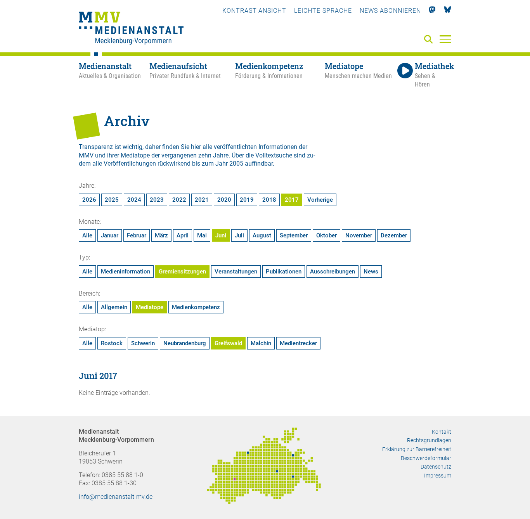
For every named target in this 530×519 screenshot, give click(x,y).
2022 (179, 199)
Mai (202, 235)
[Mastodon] (432, 10)
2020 (224, 199)
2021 (202, 199)
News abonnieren (390, 10)
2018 (269, 199)
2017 (292, 199)
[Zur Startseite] (131, 29)
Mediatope (149, 307)
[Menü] (445, 39)
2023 (157, 199)
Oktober (326, 235)
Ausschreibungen (332, 271)
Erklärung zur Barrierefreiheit (416, 449)
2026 (89, 199)
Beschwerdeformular (426, 458)
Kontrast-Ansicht (254, 10)
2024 (134, 199)
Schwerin (143, 343)
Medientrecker (298, 343)
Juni (220, 235)
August (262, 235)
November (358, 235)
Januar (109, 235)
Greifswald (228, 343)
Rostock (112, 343)
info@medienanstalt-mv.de (115, 496)
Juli (239, 235)
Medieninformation (125, 271)
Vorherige (320, 199)
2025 (112, 199)
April (183, 235)
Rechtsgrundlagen (429, 440)
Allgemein (114, 307)
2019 (247, 199)
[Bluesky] (447, 10)
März (161, 235)
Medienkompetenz (196, 307)
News (371, 271)
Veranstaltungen (236, 271)
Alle (87, 235)
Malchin (261, 343)
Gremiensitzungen (182, 271)
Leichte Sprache (323, 10)
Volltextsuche (273, 155)
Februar (136, 235)
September (294, 235)
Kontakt (441, 432)
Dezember (394, 235)
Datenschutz (436, 467)
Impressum (437, 475)
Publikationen (283, 271)
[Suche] (430, 40)
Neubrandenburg (184, 343)
